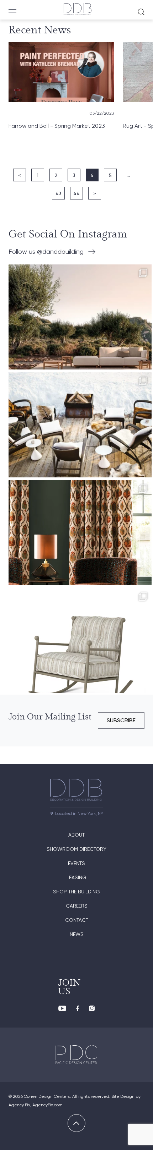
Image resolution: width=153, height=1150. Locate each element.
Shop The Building (76, 891)
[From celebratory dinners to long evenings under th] (80, 443)
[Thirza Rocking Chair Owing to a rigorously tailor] (80, 659)
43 (59, 193)
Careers (77, 906)
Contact (76, 920)
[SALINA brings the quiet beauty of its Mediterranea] (80, 335)
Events (76, 863)
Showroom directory (76, 849)
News (77, 934)
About (76, 835)
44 (76, 193)
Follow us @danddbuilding (46, 251)
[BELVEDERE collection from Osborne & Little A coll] (80, 551)
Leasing (76, 877)
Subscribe (121, 720)
